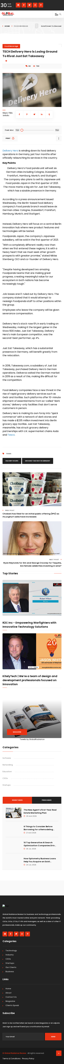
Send (53, 1036)
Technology (11, 950)
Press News (46, 800)
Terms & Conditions (12, 1058)
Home (7, 26)
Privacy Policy (28, 1058)
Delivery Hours (12, 461)
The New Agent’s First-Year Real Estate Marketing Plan (40, 811)
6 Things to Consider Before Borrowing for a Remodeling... (39, 828)
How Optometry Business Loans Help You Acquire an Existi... (40, 860)
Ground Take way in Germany (37, 461)
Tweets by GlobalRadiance (32, 739)
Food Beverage (11, 46)
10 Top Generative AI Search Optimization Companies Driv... (40, 844)
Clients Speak (12, 1005)
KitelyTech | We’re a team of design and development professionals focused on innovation (30, 680)
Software (7, 758)
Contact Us (11, 997)
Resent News (17, 800)
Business (10, 971)
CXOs (5, 778)
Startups (7, 785)
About (8, 992)
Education (7, 771)
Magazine (17, 732)
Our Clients (11, 967)
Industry (10, 954)
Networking (8, 765)
